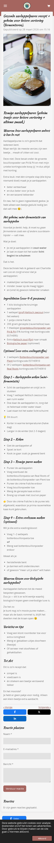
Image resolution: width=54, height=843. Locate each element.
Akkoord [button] (42, 838)
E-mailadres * (11, 749)
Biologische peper (17, 343)
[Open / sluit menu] (5, 5)
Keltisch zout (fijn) (23, 339)
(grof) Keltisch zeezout (30, 312)
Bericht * (8, 764)
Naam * (7, 734)
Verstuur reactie (15, 788)
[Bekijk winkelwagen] (49, 5)
